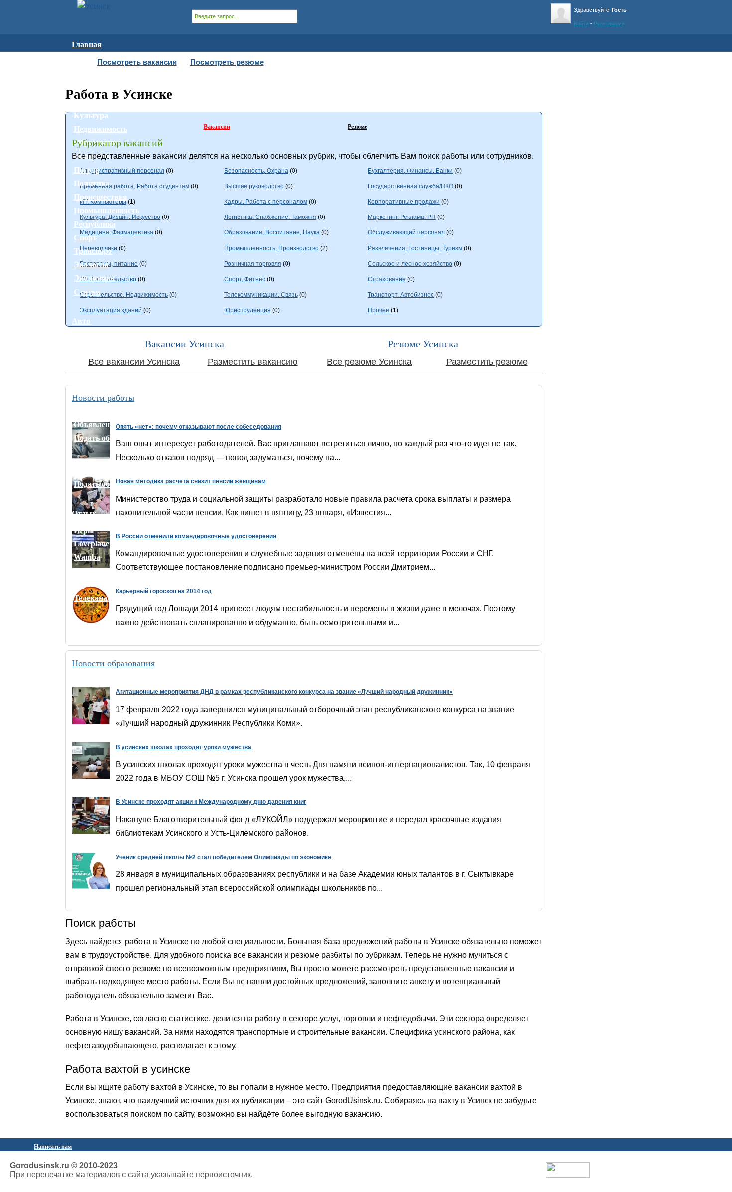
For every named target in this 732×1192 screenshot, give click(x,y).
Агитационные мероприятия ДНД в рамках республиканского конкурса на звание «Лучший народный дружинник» (284, 691)
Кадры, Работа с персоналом (265, 201)
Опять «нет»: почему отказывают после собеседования (198, 426)
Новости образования (113, 663)
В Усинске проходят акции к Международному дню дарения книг (211, 801)
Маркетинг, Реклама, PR (402, 217)
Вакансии (217, 126)
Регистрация (609, 23)
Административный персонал (122, 170)
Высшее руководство (254, 186)
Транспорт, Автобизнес (401, 294)
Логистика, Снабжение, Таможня (270, 217)
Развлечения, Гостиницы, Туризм (415, 248)
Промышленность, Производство (271, 248)
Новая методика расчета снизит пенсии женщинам (191, 481)
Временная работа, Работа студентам (134, 186)
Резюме (357, 126)
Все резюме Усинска (369, 362)
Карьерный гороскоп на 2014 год (164, 591)
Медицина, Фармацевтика (116, 232)
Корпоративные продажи (404, 201)
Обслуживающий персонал (406, 232)
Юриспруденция (247, 310)
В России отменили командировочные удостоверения (196, 536)
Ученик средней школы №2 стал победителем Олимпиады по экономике (223, 857)
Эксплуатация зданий (111, 310)
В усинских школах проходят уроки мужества (183, 747)
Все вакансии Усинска (134, 362)
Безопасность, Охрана (256, 170)
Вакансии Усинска (184, 343)
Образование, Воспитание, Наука (272, 232)
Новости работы (103, 398)
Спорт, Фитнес (244, 279)
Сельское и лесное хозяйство (410, 263)
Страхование (387, 279)
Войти (581, 23)
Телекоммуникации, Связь (261, 294)
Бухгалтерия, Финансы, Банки (410, 170)
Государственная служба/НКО (410, 186)
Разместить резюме (487, 362)
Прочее (378, 310)
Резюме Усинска (423, 343)
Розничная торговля (252, 263)
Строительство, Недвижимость (124, 294)
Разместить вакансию (253, 362)
